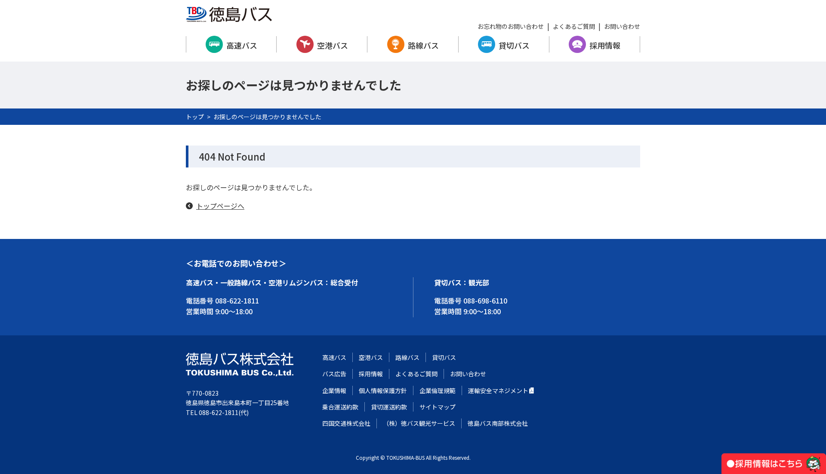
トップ (195, 116)
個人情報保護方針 (383, 390)
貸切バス (514, 45)
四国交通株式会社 (346, 423)
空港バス (332, 45)
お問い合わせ (622, 26)
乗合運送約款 (340, 407)
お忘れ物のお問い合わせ (511, 26)
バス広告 (334, 373)
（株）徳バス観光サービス (419, 423)
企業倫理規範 (437, 390)
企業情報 (334, 390)
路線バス (423, 45)
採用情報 (604, 45)
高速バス (241, 45)
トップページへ (220, 206)
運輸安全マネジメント (498, 390)
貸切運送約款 (389, 407)
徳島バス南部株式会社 (498, 423)
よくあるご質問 (574, 26)
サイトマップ (437, 407)
